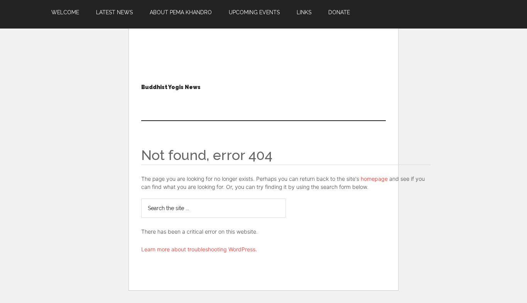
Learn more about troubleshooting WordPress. (199, 249)
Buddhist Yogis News (171, 87)
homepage (374, 178)
